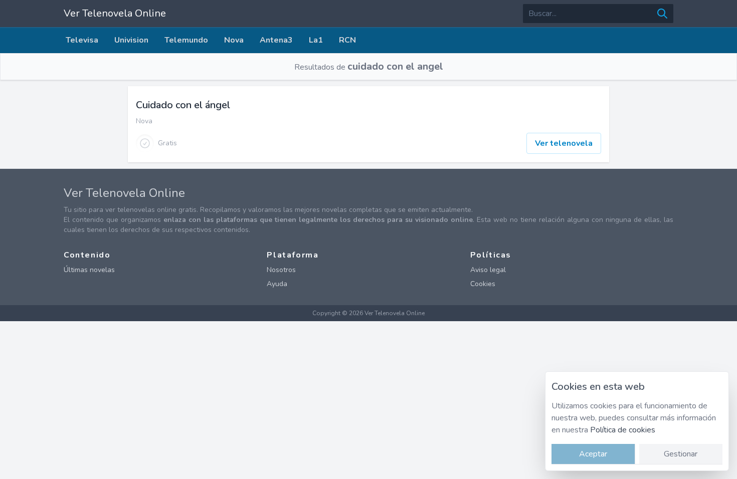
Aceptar (593, 453)
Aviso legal (488, 270)
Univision (131, 40)
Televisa (82, 40)
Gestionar (680, 453)
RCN (347, 40)
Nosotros (281, 270)
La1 (316, 40)
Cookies (482, 284)
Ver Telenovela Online (115, 13)
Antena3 (276, 40)
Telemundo (186, 40)
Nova (234, 40)
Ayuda (277, 284)
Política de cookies (622, 429)
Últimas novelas (89, 270)
